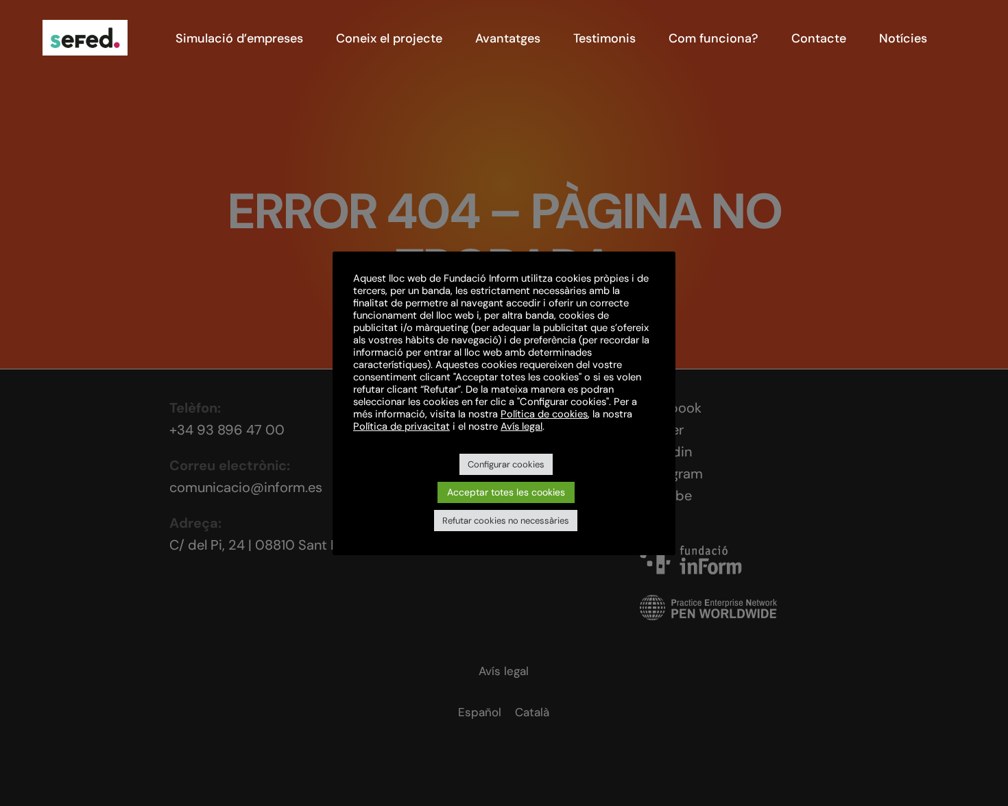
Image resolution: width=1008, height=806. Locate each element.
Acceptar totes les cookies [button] (506, 492)
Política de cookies (544, 414)
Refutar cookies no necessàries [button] (505, 520)
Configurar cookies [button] (506, 464)
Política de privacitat (401, 426)
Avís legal (521, 426)
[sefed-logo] (85, 27)
